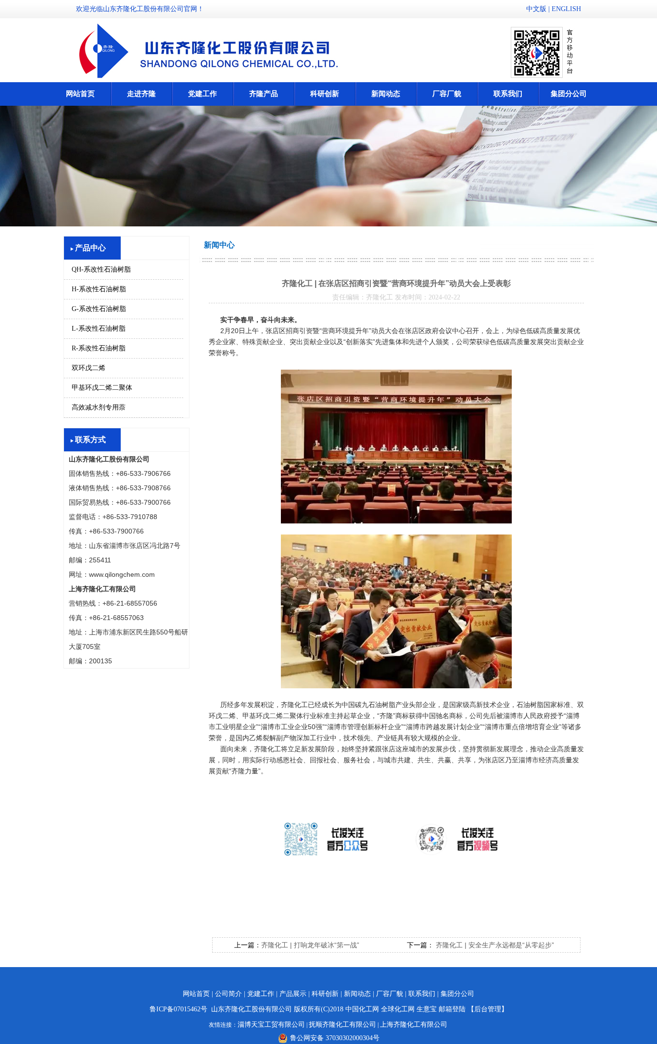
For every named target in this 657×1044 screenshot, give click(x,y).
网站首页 (80, 94)
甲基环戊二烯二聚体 (102, 387)
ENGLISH (566, 8)
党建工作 (202, 94)
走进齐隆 (141, 94)
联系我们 (507, 94)
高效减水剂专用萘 (99, 407)
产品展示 (292, 993)
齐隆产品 (263, 94)
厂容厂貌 (446, 94)
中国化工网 (362, 1009)
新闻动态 (385, 94)
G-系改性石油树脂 (99, 308)
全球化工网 (398, 1009)
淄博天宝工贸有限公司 (271, 1024)
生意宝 (427, 1009)
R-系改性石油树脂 (99, 348)
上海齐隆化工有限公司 (413, 1024)
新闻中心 (219, 245)
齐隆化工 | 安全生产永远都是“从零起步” (494, 945)
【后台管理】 (487, 1009)
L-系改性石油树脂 (99, 328)
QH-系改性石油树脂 (101, 269)
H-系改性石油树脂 (99, 289)
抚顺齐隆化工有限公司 (342, 1024)
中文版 (536, 8)
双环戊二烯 (88, 368)
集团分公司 (569, 94)
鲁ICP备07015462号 (178, 1009)
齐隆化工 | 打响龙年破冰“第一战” (310, 945)
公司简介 (228, 993)
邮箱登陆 (452, 1009)
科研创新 (324, 94)
